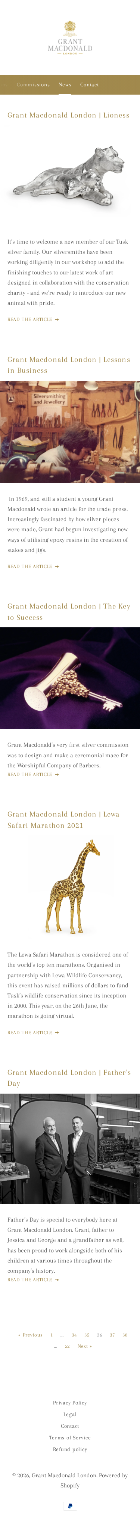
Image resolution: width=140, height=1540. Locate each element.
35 (86, 1335)
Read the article (30, 319)
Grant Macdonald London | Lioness (68, 115)
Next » (85, 1346)
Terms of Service (70, 1438)
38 (124, 1335)
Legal (70, 1414)
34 (74, 1335)
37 (112, 1335)
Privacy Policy (70, 1403)
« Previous (30, 1335)
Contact (89, 84)
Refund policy (70, 1449)
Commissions (33, 84)
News (65, 84)
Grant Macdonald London (64, 1475)
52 (67, 1346)
